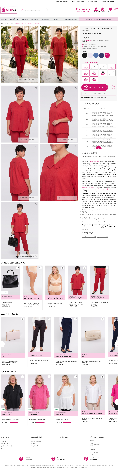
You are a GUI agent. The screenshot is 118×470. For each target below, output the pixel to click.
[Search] (22, 10)
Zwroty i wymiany (36, 441)
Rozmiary (3, 441)
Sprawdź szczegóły (101, 97)
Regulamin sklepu (6, 443)
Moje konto (63, 440)
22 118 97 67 (85, 9)
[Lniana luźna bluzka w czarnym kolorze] (84, 55)
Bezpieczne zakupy (36, 446)
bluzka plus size (94, 161)
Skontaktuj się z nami (7, 446)
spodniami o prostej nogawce (104, 189)
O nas (2, 440)
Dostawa (33, 440)
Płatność (33, 443)
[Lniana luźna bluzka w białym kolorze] (90, 55)
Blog (2, 448)
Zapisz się (84, 41)
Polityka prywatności (7, 445)
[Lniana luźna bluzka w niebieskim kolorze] (96, 55)
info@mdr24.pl (93, 454)
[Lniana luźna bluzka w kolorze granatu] (101, 55)
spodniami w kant (88, 187)
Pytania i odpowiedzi (36, 445)
